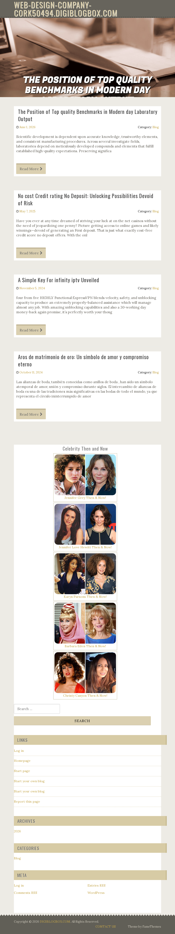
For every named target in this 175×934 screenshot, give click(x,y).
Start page (22, 771)
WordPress (96, 893)
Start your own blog (29, 781)
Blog (155, 127)
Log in (19, 751)
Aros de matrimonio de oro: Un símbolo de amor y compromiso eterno (83, 360)
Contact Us (105, 927)
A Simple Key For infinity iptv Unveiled (58, 280)
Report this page (27, 801)
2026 (17, 831)
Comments (25, 893)
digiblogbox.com (55, 922)
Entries (97, 885)
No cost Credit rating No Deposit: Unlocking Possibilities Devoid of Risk (85, 199)
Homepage (22, 761)
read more (29, 169)
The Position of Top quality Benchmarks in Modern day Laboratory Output (87, 115)
